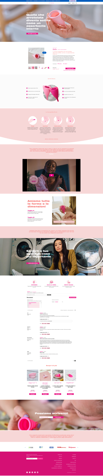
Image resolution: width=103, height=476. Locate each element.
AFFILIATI (60, 456)
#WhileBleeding (33, 263)
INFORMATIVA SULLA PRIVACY (71, 464)
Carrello (76, 3)
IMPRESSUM (74, 456)
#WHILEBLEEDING (59, 462)
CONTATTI (74, 458)
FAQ (75, 460)
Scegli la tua (32, 33)
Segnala (48, 323)
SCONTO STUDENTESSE (58, 460)
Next (78, 447)
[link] (28, 291)
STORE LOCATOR (73, 462)
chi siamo (74, 454)
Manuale (60, 458)
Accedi (73, 3)
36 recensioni (34, 291)
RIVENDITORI (60, 454)
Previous (25, 447)
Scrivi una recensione (63, 49)
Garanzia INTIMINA (59, 464)
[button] (75, 360)
